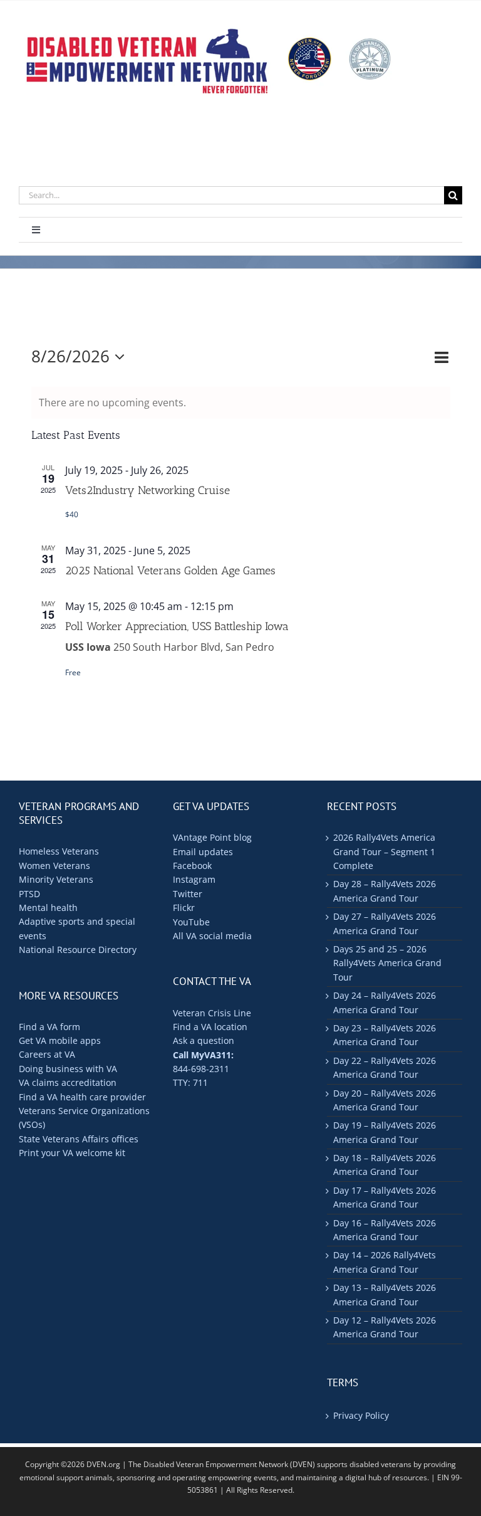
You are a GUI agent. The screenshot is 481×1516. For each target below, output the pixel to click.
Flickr (184, 907)
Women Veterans (54, 865)
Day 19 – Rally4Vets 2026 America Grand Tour (384, 1132)
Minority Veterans (56, 879)
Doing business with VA (68, 1069)
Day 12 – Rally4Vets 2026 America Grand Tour (384, 1327)
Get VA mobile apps (60, 1040)
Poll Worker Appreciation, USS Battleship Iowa (177, 626)
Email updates (203, 852)
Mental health (48, 907)
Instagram (194, 879)
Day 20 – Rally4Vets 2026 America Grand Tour (384, 1100)
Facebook (192, 865)
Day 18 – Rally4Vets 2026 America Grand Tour (384, 1164)
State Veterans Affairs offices (78, 1139)
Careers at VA (47, 1054)
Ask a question (203, 1040)
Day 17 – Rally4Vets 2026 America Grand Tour (384, 1197)
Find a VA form (49, 1027)
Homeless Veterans (59, 851)
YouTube (191, 922)
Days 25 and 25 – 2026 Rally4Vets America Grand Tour (387, 963)
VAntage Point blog (212, 837)
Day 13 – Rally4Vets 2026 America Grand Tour (384, 1294)
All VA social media (212, 936)
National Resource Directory (78, 949)
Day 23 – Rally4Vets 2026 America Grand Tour (384, 1035)
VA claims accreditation (67, 1082)
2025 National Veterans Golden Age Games (170, 570)
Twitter (187, 894)
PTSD (29, 894)
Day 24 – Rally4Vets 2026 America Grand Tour (384, 1002)
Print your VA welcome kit (72, 1153)
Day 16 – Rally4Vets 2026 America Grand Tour (384, 1230)
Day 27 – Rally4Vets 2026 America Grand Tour (384, 923)
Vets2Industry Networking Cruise (147, 490)
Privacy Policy (361, 1415)
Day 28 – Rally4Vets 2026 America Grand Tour (384, 890)
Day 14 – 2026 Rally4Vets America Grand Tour (384, 1262)
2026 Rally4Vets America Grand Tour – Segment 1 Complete (384, 851)
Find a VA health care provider (82, 1097)
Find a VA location (210, 1027)
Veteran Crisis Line (212, 1013)
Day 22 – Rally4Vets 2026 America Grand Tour (384, 1067)
